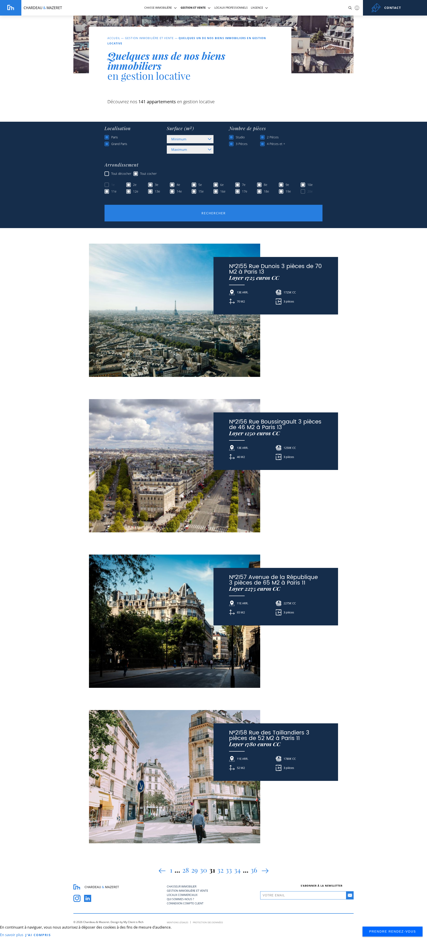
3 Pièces (242, 144)
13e (157, 191)
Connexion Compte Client (357, 8)
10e (310, 185)
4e (178, 185)
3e (156, 185)
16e (223, 191)
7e (244, 185)
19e (288, 191)
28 (185, 869)
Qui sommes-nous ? (180, 899)
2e (135, 185)
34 (237, 869)
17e (244, 191)
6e (222, 185)
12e (135, 191)
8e (265, 185)
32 (220, 869)
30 (203, 869)
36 (254, 869)
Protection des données (208, 922)
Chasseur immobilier (181, 886)
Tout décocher (121, 173)
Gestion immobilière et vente (149, 38)
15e (201, 191)
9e (287, 185)
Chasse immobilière (158, 8)
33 (229, 869)
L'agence (257, 8)
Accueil (113, 38)
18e (266, 191)
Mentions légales (177, 922)
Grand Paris (119, 144)
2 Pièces (273, 137)
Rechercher (213, 213)
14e (179, 191)
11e (114, 191)
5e (200, 185)
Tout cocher (148, 173)
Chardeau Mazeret (43, 7)
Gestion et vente (193, 8)
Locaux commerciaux (182, 895)
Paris (114, 137)
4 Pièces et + (276, 144)
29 (194, 869)
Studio (240, 137)
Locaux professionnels (231, 8)
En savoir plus (11, 934)
